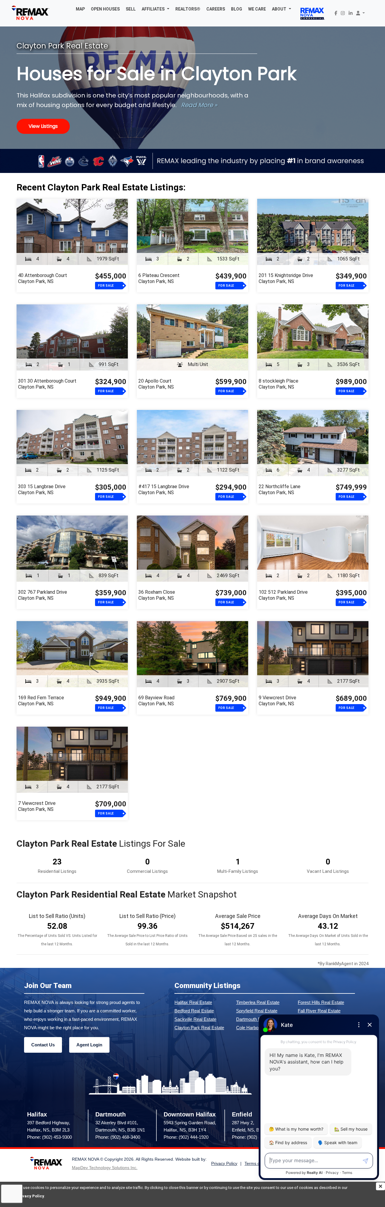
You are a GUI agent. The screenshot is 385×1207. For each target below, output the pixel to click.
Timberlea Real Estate (257, 1002)
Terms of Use (257, 1163)
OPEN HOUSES (105, 9)
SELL (131, 9)
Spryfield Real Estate (256, 1010)
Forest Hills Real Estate (321, 1002)
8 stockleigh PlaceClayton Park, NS (278, 384)
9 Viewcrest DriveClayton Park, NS (277, 701)
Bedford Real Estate (194, 1010)
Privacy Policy (30, 1196)
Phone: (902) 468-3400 (117, 1137)
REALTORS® (187, 9)
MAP (80, 9)
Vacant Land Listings (328, 871)
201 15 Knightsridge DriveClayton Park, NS (286, 278)
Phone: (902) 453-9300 (49, 1137)
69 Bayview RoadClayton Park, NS (156, 701)
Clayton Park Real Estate (199, 1027)
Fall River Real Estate (319, 1010)
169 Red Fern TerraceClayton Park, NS (41, 701)
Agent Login (89, 1044)
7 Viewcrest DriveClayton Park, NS (37, 806)
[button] (155, 9)
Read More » (199, 105)
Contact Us (43, 1044)
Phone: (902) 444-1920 (186, 1137)
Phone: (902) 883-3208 (254, 1137)
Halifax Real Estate (193, 1002)
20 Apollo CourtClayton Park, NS (156, 384)
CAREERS (215, 9)
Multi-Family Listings (237, 871)
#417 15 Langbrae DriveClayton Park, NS (163, 489)
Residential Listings (57, 871)
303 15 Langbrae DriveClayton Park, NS (42, 489)
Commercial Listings (147, 871)
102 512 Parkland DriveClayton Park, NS (283, 595)
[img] (380, 1186)
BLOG (236, 9)
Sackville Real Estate (195, 1019)
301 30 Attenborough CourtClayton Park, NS (47, 384)
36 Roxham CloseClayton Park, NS (156, 595)
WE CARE (257, 9)
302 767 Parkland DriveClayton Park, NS (42, 595)
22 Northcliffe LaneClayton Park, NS (279, 489)
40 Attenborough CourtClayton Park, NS (42, 278)
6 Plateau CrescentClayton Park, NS (159, 278)
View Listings (43, 126)
